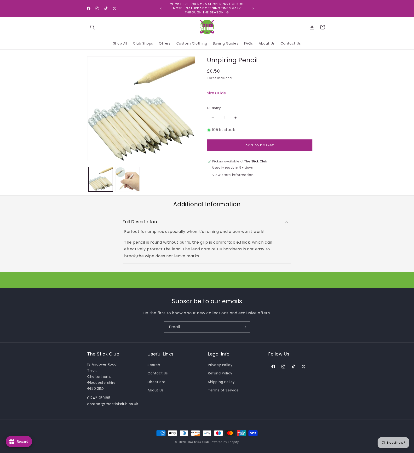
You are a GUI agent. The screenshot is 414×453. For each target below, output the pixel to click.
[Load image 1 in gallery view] (100, 179)
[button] (92, 27)
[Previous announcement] (160, 8)
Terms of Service (223, 390)
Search (154, 364)
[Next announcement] (253, 8)
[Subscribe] (244, 327)
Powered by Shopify (224, 442)
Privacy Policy (220, 364)
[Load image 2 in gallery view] (127, 179)
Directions (157, 381)
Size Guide (216, 93)
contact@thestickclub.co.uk (112, 403)
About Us (156, 390)
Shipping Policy (221, 381)
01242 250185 (98, 398)
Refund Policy (220, 373)
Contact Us (158, 373)
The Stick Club (198, 442)
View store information (232, 175)
